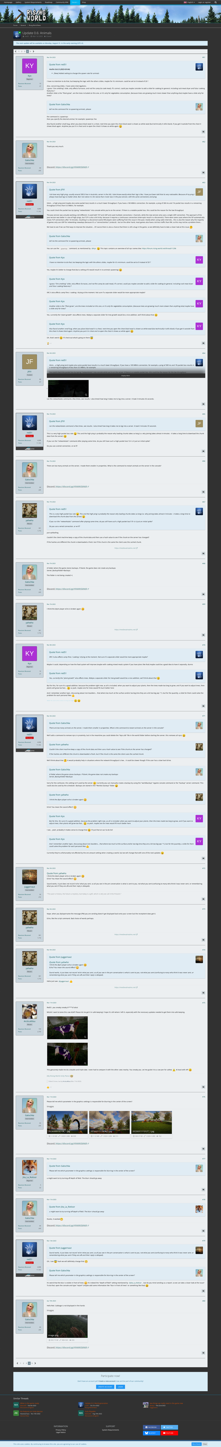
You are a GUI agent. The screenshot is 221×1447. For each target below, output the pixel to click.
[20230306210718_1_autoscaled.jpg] (68, 389)
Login (120, 1387)
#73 (203, 909)
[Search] (215, 2)
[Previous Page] (15, 51)
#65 (203, 414)
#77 (203, 1159)
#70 (203, 645)
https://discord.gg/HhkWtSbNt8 (71, 167)
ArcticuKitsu (66, 1081)
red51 (27, 36)
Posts (20, 86)
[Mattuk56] (16, 1405)
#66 (203, 461)
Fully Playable (90, 1411)
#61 (203, 57)
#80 (203, 1301)
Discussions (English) (27, 1407)
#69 (203, 604)
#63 (203, 182)
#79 (203, 1241)
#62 (203, 142)
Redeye (152, 1406)
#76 (203, 1097)
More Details (196, 1444)
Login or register (204, 2)
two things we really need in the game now (166, 1403)
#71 (203, 716)
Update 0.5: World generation (96, 1403)
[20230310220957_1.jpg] (67, 1028)
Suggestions (154, 1407)
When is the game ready (29, 1403)
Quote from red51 (58, 64)
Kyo (94, 248)
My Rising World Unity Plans (58, 1076)
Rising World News (91, 1407)
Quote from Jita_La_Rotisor (62, 1206)
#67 (203, 502)
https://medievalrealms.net (125, 548)
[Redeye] (145, 1405)
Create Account (105, 1387)
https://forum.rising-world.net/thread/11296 (159, 248)
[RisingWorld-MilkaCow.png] (67, 1054)
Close (205, 1444)
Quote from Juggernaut (60, 957)
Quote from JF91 (57, 189)
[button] (189, 2)
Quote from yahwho (59, 744)
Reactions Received (24, 84)
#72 (203, 868)
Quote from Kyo (57, 257)
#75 (203, 1003)
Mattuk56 (23, 1406)
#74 (203, 950)
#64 (203, 353)
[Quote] (203, 132)
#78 (203, 1199)
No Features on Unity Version (31, 1411)
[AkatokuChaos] (16, 1413)
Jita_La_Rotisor (136, 1283)
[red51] (81, 1405)
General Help (24, 1416)
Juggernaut (64, 981)
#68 (203, 563)
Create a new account (107, 1381)
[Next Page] (33, 51)
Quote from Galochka (59, 104)
